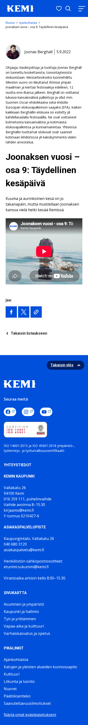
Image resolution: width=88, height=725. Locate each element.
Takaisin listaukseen (29, 333)
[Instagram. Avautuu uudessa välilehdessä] (28, 412)
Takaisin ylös (61, 365)
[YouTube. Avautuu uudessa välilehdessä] (46, 412)
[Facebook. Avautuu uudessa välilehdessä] (10, 412)
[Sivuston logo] (20, 8)
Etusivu (10, 23)
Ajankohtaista (28, 23)
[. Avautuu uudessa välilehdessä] (11, 312)
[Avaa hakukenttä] (68, 8)
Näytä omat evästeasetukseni (30, 714)
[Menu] (81, 9)
